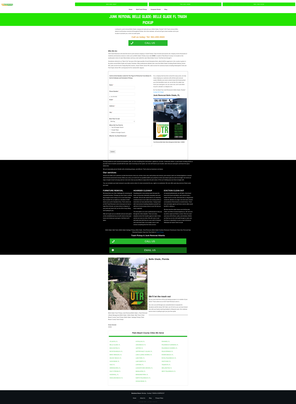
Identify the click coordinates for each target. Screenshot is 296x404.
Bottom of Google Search (118, 132)
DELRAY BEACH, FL (115, 358)
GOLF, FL (112, 364)
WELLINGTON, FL (167, 368)
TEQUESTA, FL (166, 364)
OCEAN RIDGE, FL (141, 381)
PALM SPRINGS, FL (167, 351)
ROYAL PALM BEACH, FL (169, 358)
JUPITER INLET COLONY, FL (144, 351)
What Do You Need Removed (118, 136)
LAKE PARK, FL (140, 358)
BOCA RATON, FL (115, 348)
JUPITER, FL (139, 348)
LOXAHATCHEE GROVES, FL (144, 368)
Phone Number (114, 91)
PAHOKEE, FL (166, 341)
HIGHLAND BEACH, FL (116, 378)
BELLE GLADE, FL (115, 344)
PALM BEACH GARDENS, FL (170, 344)
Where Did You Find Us (116, 125)
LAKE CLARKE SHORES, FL (144, 354)
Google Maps (115, 130)
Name (111, 85)
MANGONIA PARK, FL (142, 374)
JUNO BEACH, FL (141, 344)
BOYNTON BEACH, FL (116, 351)
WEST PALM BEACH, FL (169, 371)
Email (111, 99)
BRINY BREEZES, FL (116, 354)
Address (112, 106)
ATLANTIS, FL (114, 341)
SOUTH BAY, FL (166, 361)
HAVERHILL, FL (114, 374)
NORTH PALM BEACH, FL (143, 378)
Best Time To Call (114, 118)
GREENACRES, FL (115, 368)
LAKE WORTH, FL (141, 361)
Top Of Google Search (117, 127)
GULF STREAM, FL (115, 371)
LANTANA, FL (140, 364)
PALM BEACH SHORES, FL (169, 348)
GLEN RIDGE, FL (114, 361)
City (110, 112)
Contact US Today (158, 92)
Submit (112, 151)
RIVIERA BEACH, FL (167, 354)
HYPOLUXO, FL (140, 341)
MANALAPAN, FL (140, 371)
